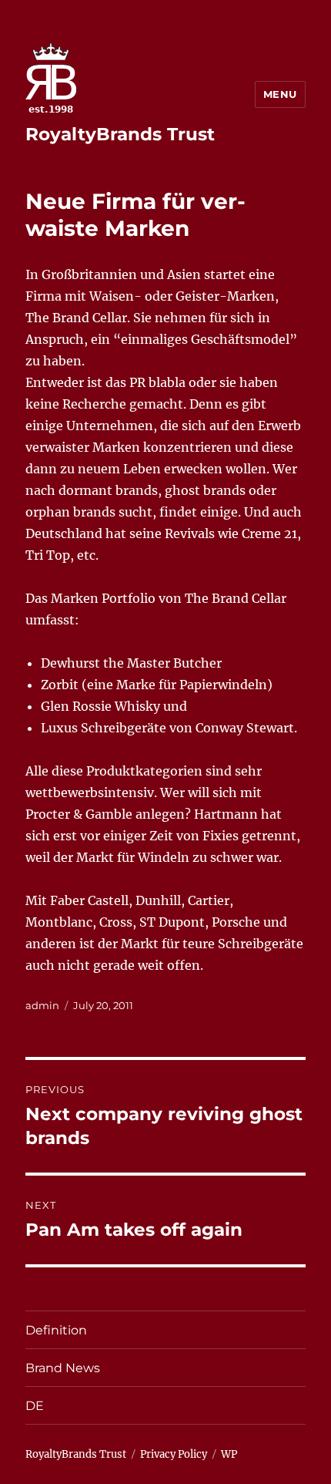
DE (34, 1405)
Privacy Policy (173, 1454)
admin (42, 1005)
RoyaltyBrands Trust (120, 134)
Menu (280, 94)
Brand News (62, 1368)
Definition (56, 1330)
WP (229, 1454)
